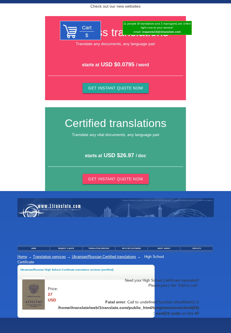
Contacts (196, 248)
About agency (163, 248)
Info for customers (131, 248)
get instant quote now (115, 88)
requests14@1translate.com (161, 31)
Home (22, 257)
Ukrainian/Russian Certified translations (104, 257)
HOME (33, 248)
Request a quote (66, 248)
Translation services (98, 248)
